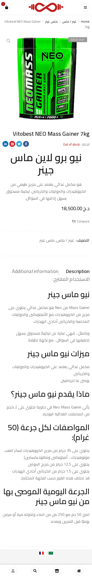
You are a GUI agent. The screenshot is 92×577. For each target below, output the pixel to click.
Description (78, 271)
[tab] (78, 271)
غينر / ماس (69, 21)
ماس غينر (51, 21)
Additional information (35, 271)
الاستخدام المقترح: (71, 279)
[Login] (13, 571)
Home (85, 21)
